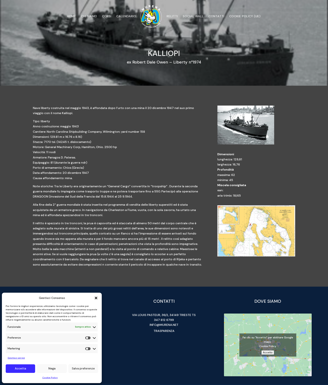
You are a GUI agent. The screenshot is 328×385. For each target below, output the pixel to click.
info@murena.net (164, 325)
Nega (51, 368)
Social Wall (193, 16)
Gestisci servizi (16, 357)
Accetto (268, 352)
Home (71, 16)
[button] (96, 298)
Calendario (126, 16)
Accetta (20, 368)
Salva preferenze (83, 368)
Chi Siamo (89, 16)
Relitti (172, 16)
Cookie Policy (50, 377)
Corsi (106, 16)
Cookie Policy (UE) (245, 16)
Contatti (216, 16)
